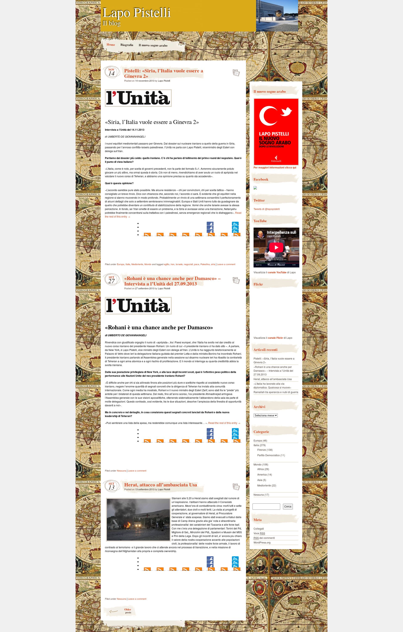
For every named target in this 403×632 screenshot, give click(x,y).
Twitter (259, 200)
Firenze (261, 449)
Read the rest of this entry (224, 423)
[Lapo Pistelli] (255, 188)
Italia (128, 264)
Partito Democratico (268, 455)
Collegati (259, 528)
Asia (259, 480)
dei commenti (264, 537)
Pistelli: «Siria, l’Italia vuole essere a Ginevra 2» (163, 73)
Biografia (126, 44)
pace (196, 264)
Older (127, 610)
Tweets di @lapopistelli (267, 209)
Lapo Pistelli (137, 11)
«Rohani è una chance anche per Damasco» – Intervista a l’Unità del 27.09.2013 (172, 280)
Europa (120, 264)
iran (172, 264)
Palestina (205, 264)
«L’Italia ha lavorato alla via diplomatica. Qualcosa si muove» (272, 385)
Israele (179, 264)
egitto (166, 264)
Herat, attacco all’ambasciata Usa (160, 484)
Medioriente (137, 264)
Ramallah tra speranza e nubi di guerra (276, 392)
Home (110, 44)
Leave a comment (226, 264)
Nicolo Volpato (161, 626)
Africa (260, 469)
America (262, 474)
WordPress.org (262, 542)
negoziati (188, 264)
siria (213, 264)
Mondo (147, 264)
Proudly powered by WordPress (117, 626)
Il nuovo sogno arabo (153, 45)
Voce (259, 533)
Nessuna (121, 470)
